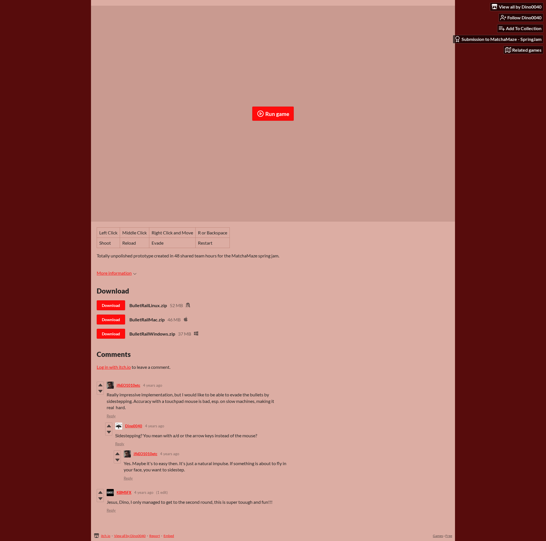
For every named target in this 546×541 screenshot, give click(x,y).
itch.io (105, 536)
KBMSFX (124, 492)
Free (448, 536)
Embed (169, 536)
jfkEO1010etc (128, 385)
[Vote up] (100, 385)
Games (438, 536)
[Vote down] (100, 391)
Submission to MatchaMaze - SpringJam (501, 39)
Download (111, 305)
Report (154, 536)
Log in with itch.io (114, 367)
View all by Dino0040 (130, 536)
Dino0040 (133, 426)
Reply (111, 416)
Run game (277, 114)
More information (114, 273)
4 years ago (152, 385)
